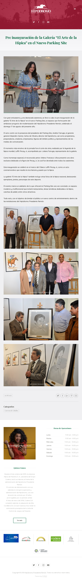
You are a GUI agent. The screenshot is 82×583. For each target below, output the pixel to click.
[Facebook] (38, 22)
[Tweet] (58, 396)
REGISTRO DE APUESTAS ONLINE (19, 446)
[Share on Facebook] (62, 396)
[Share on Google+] (67, 396)
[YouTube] (48, 22)
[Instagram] (43, 22)
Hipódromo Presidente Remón (35, 573)
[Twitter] (34, 22)
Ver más (19, 520)
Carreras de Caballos (11, 411)
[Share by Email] (76, 396)
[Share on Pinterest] (71, 396)
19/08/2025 (8, 395)
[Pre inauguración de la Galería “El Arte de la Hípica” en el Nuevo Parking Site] (41, 84)
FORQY (44, 576)
